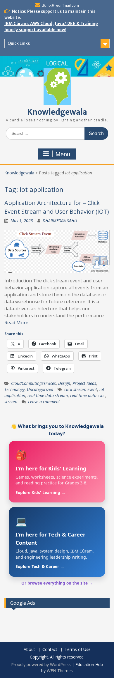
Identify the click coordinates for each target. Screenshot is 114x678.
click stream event (80, 389)
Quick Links (19, 43)
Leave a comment (44, 401)
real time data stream (47, 395)
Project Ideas (84, 383)
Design (64, 383)
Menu (63, 154)
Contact (49, 650)
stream (10, 401)
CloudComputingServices (33, 383)
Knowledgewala (57, 112)
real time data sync (87, 395)
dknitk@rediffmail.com (60, 5)
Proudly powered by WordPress (41, 664)
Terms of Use (78, 650)
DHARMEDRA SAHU (60, 220)
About (29, 650)
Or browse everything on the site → (57, 583)
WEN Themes (60, 670)
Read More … (18, 322)
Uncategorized (40, 389)
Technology (14, 389)
